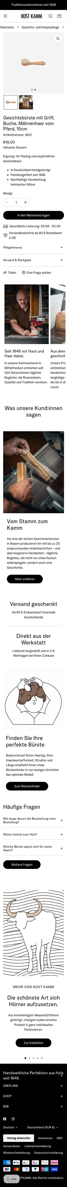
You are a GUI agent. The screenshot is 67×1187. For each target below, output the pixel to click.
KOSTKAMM (23, 1178)
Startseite (7, 27)
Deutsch (8, 1127)
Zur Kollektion (33, 1043)
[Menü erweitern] (5, 15)
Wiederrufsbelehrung (16, 1152)
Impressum (45, 1138)
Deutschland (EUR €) (41, 1127)
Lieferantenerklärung (37, 1146)
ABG (60, 1138)
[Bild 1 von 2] (32, 90)
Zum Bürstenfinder (27, 786)
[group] (33, 933)
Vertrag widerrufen (18, 1138)
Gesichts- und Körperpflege (40, 27)
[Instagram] (13, 1119)
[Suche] (50, 15)
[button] (59, 15)
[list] (33, 63)
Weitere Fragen (21, 864)
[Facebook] (4, 1119)
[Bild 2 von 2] (35, 90)
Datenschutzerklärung (48, 1152)
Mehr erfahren (25, 579)
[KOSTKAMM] (31, 16)
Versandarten (11, 1146)
